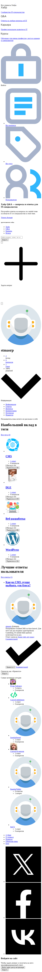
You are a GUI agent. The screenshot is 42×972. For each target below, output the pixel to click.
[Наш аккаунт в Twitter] (23, 882)
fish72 (12, 827)
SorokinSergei (15, 738)
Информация (11, 404)
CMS (9, 456)
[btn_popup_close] (5, 673)
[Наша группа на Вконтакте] (23, 954)
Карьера (9, 231)
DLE (8, 487)
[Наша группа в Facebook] (23, 918)
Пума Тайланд (16, 686)
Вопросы (9, 409)
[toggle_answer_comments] (12, 639)
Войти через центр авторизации (13, 967)
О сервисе (10, 837)
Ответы (9, 407)
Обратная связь (12, 841)
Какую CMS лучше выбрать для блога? (18, 584)
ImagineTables (15, 789)
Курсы (8, 233)
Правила (9, 839)
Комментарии (11, 411)
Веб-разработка (15, 518)
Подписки (10, 413)
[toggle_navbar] (2, 303)
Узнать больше (7, 218)
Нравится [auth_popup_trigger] (10, 667)
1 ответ (13, 461)
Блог (7, 844)
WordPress (12, 549)
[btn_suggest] (2, 242)
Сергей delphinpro (17, 700)
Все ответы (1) (6, 577)
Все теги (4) (5, 435)
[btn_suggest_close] (5, 240)
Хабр (8, 227)
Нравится (9, 415)
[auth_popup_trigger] (13, 468)
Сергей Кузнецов (17, 751)
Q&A (8, 229)
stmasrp (8, 626)
